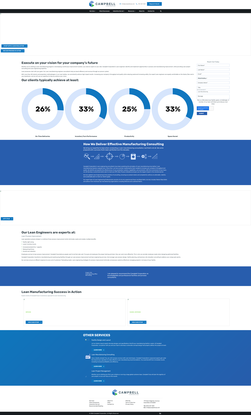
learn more (98, 366)
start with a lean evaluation (14, 46)
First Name (201, 65)
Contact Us (151, 11)
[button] (93, 11)
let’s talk (6, 218)
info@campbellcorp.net (153, 407)
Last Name (201, 69)
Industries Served (118, 11)
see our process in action (12, 51)
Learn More (98, 350)
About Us (141, 11)
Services (92, 11)
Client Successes (104, 11)
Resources (131, 11)
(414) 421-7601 (150, 406)
